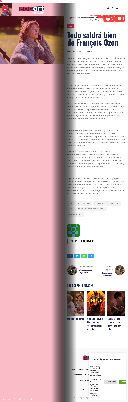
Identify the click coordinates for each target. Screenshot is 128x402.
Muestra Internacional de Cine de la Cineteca (87, 209)
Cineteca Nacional (83, 203)
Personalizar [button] (111, 382)
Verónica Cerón (74, 52)
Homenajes (77, 374)
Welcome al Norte (75, 318)
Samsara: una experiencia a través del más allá (114, 324)
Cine (70, 26)
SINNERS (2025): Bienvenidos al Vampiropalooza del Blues (95, 324)
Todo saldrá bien (75, 214)
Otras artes (84, 380)
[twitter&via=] (20, 399)
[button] (1, 2)
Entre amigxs (83, 369)
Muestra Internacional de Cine (106, 203)
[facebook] (14, 399)
